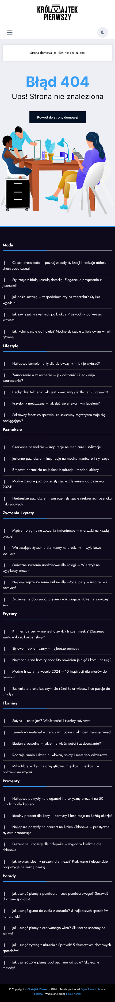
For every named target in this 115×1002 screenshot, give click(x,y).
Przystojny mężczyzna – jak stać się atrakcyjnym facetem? (56, 403)
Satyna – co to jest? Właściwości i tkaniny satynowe (51, 720)
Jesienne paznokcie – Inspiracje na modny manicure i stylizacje (60, 458)
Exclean (38, 994)
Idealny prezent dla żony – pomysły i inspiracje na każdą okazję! (62, 815)
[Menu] (10, 32)
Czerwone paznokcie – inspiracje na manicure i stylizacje (56, 446)
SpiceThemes (73, 994)
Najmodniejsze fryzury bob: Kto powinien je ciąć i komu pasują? (62, 659)
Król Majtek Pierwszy (37, 989)
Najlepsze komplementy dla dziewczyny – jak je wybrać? (56, 363)
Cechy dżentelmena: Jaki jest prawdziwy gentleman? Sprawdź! (60, 392)
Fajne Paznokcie (90, 989)
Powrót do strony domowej (57, 117)
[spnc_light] (102, 32)
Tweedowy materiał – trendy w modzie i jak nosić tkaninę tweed (61, 732)
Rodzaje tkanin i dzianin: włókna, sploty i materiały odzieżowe (60, 754)
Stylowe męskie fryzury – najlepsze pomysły (45, 648)
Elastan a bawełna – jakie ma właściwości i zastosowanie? (56, 743)
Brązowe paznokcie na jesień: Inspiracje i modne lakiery (55, 469)
